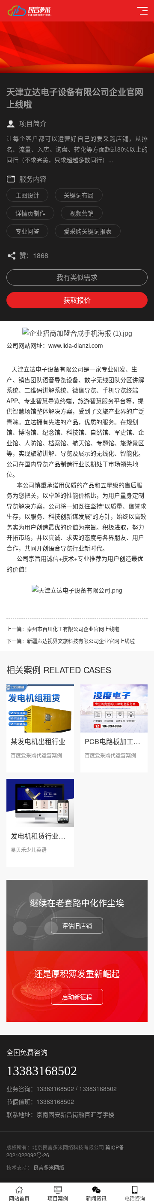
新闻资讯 (96, 1198)
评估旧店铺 (77, 925)
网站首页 (19, 1198)
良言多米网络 (48, 1167)
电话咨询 (134, 1198)
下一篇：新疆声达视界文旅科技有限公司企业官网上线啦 (70, 641)
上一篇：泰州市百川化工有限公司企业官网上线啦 (62, 628)
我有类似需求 (77, 277)
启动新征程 (77, 996)
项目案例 (57, 1198)
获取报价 (77, 300)
